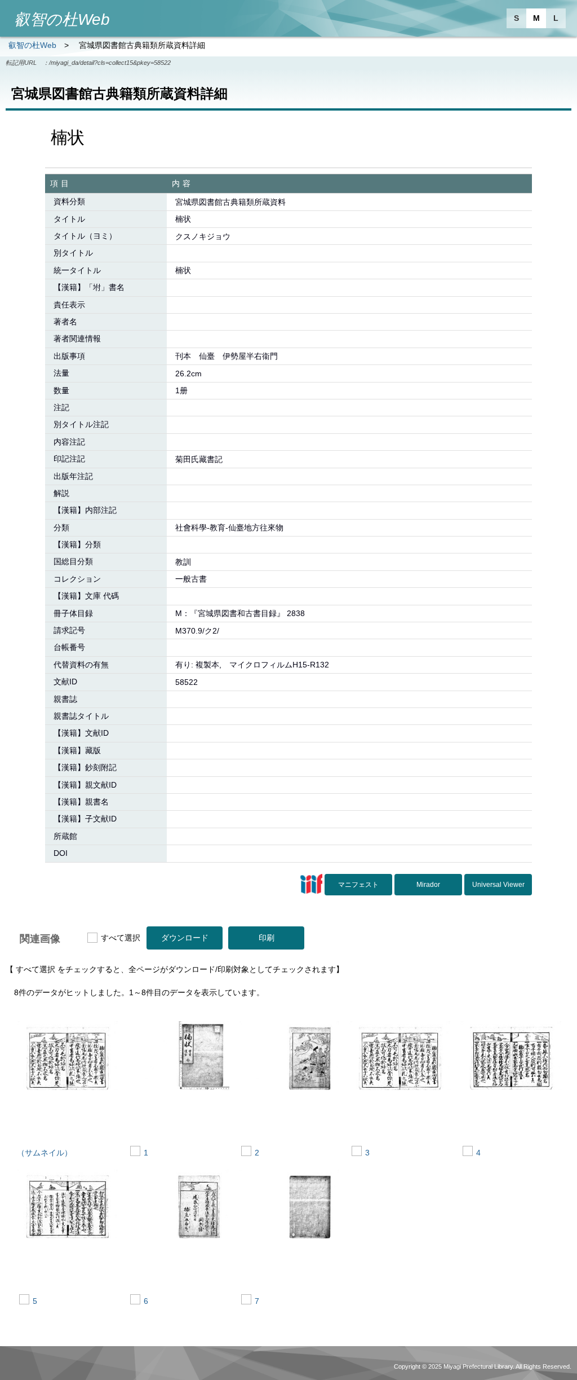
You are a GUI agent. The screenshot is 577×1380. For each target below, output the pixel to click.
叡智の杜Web (32, 45)
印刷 (266, 937)
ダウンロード (184, 937)
